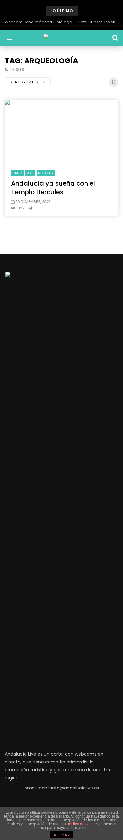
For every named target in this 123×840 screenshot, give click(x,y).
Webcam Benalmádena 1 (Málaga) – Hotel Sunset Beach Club (61, 22)
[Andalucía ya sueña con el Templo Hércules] (61, 132)
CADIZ (17, 173)
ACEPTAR (61, 835)
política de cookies (83, 824)
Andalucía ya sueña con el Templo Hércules (53, 187)
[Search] (115, 38)
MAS (30, 173)
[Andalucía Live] (61, 38)
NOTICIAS (45, 173)
